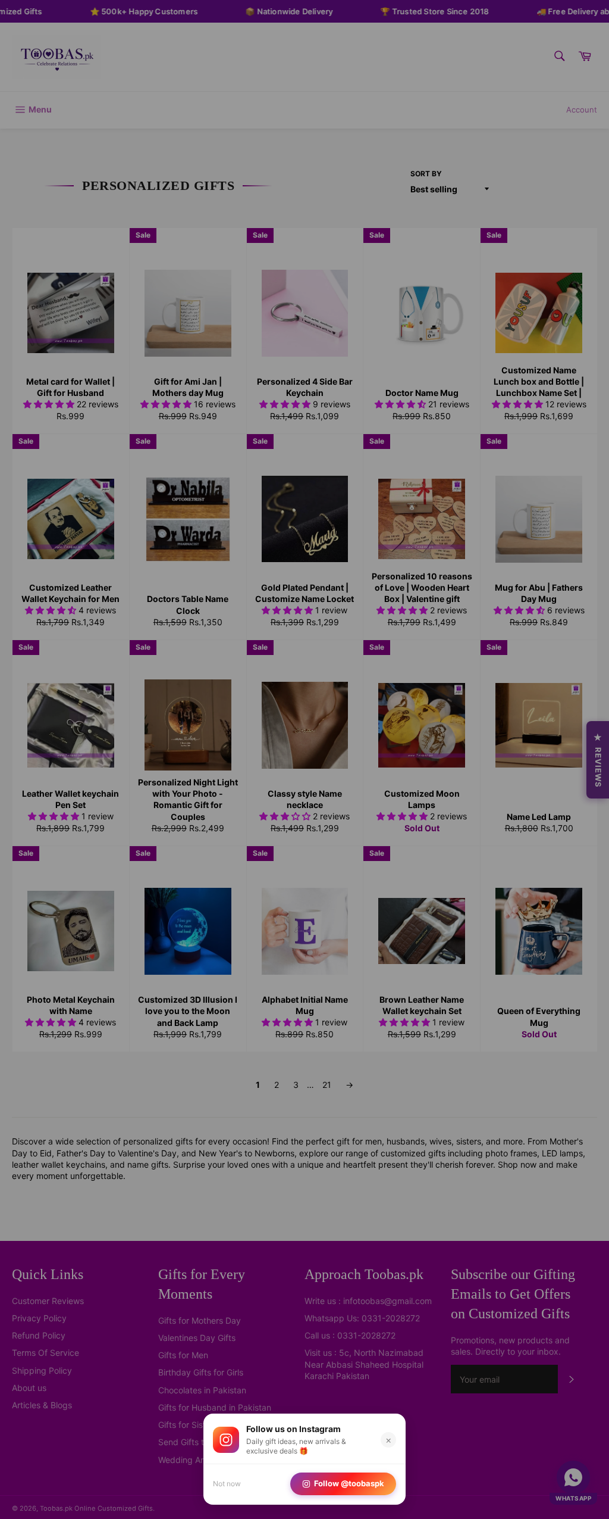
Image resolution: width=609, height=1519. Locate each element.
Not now (227, 1483)
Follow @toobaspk (349, 1483)
